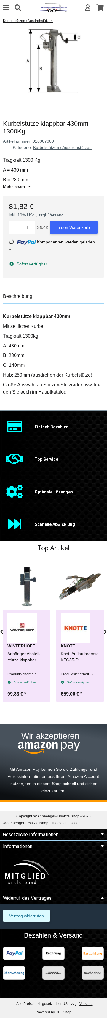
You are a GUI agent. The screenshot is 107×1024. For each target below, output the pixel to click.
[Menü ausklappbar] (6, 8)
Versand (56, 215)
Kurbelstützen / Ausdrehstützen (62, 147)
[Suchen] (18, 8)
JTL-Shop (63, 1012)
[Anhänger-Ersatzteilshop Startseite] (53, 7)
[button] (87, 8)
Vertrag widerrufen (26, 915)
